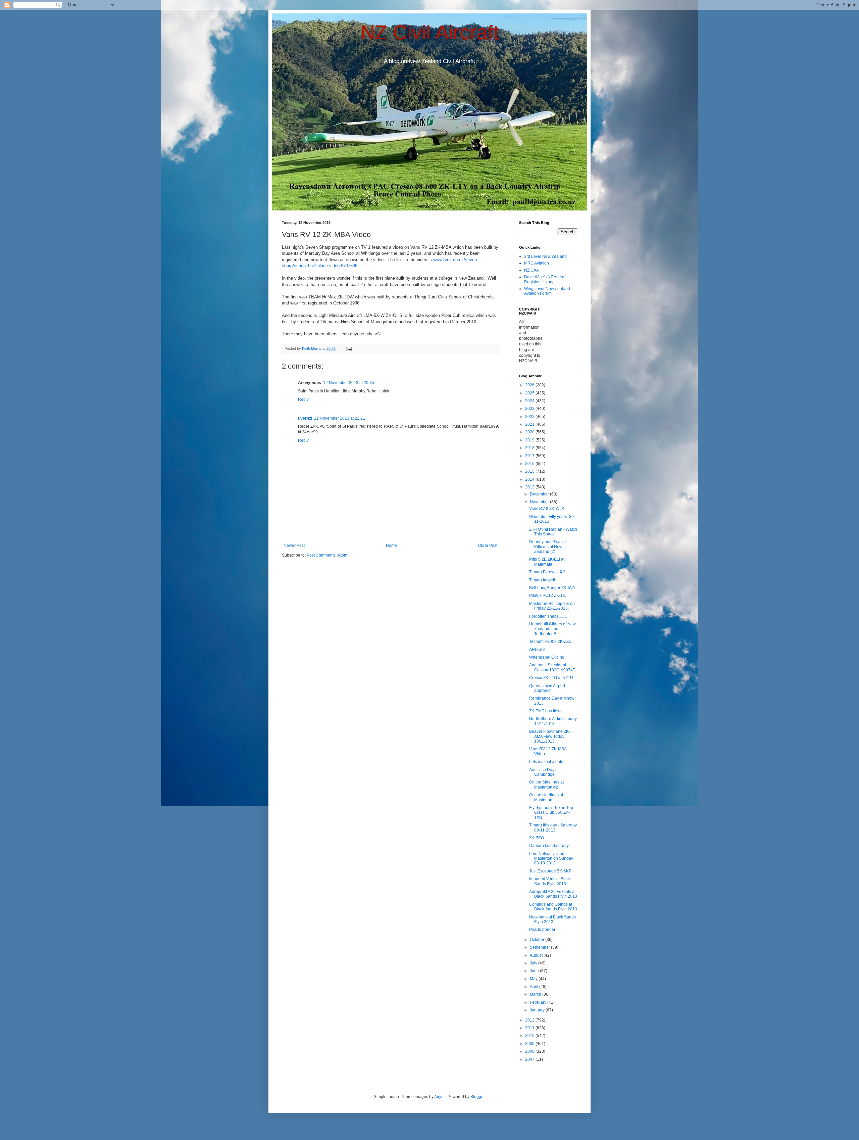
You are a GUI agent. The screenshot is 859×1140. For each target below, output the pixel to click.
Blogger (477, 1096)
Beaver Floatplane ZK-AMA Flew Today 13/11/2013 (549, 736)
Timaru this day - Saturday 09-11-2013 (553, 827)
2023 (530, 408)
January (538, 1010)
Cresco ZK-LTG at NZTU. (551, 677)
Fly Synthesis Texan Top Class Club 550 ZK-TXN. (551, 812)
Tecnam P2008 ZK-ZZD (550, 641)
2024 (530, 400)
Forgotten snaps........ (548, 616)
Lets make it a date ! (547, 761)
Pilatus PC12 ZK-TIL (547, 595)
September (540, 947)
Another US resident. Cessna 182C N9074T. (552, 667)
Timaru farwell (542, 580)
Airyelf (440, 1096)
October (537, 939)
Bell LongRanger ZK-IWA (552, 587)
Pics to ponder (542, 929)
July (534, 963)
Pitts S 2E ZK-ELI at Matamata (546, 561)
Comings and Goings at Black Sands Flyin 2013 (553, 906)
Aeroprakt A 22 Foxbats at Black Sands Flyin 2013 (553, 894)
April (534, 986)
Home (391, 545)
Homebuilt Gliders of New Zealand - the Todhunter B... (552, 629)
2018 (530, 447)
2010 (530, 1035)
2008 (530, 1051)
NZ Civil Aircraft (429, 32)
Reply (303, 399)
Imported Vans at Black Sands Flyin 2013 (550, 881)
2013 (530, 487)
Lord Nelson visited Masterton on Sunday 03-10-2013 (551, 858)
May (534, 979)
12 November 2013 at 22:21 (339, 418)
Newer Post (294, 545)
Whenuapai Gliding (546, 657)
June (535, 970)
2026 (530, 385)
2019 (530, 440)
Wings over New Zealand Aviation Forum (547, 291)
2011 (530, 1028)
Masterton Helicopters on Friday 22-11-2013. (552, 606)
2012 (530, 1020)
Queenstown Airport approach (547, 688)
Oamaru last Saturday (549, 845)
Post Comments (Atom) (328, 555)
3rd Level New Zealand (545, 256)
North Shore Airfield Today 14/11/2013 (553, 721)
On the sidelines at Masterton (546, 797)
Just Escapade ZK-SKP (550, 871)
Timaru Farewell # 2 (547, 572)
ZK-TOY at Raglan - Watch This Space (553, 531)
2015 (530, 471)
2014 (530, 479)
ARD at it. (537, 649)
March (536, 994)
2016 (530, 463)
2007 (530, 1059)
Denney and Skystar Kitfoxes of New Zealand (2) (547, 546)
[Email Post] (348, 348)
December (540, 494)
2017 (530, 456)
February (538, 1002)
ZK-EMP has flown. (546, 711)
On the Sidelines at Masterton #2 (546, 784)
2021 (530, 424)
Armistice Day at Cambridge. (544, 772)
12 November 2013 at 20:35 (348, 382)
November (540, 502)
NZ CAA (531, 270)
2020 (530, 432)
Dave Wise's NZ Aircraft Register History (545, 279)
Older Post (487, 545)
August (537, 955)
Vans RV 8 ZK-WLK (546, 508)
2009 (530, 1043)
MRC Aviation (536, 263)
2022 (530, 416)
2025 (530, 393)
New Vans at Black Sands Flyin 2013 (552, 919)
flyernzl (305, 418)
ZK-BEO (536, 838)
